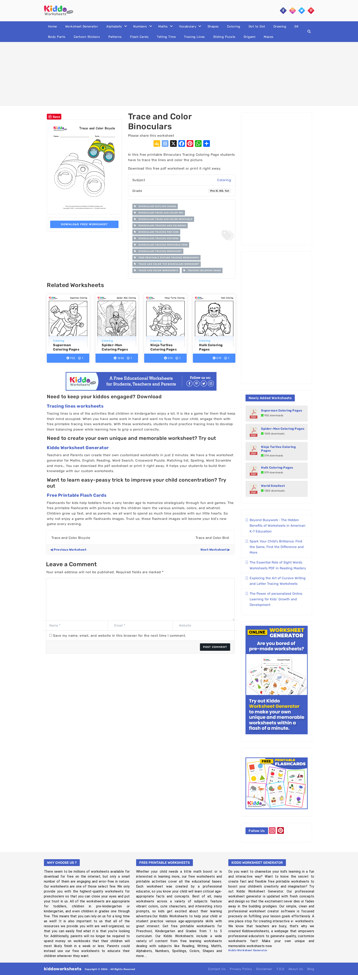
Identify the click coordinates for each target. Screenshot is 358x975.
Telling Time (166, 37)
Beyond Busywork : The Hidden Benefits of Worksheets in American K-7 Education (277, 525)
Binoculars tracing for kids (157, 232)
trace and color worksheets (157, 270)
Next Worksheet (214, 550)
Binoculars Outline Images (156, 206)
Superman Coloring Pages (281, 410)
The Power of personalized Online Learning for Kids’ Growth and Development (276, 599)
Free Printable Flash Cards (76, 495)
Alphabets (114, 26)
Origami (250, 37)
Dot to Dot (257, 26)
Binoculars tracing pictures (157, 238)
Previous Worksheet (70, 550)
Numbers (140, 26)
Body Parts (56, 37)
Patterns (115, 37)
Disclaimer (264, 969)
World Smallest (273, 486)
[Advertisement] (179, 74)
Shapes (213, 26)
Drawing (279, 26)
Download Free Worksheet (84, 224)
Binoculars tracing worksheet (159, 251)
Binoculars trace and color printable (164, 219)
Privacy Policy (241, 969)
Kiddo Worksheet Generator (78, 447)
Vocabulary (187, 26)
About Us (295, 969)
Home (52, 26)
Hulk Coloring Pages (277, 467)
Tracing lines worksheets (75, 406)
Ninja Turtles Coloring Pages (278, 448)
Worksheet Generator (81, 26)
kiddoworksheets (63, 968)
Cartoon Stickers (87, 37)
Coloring (233, 26)
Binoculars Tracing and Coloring (161, 225)
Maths (163, 26)
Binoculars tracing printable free (161, 245)
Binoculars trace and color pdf (159, 213)
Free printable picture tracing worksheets (167, 257)
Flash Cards (139, 37)
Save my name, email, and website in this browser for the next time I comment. (119, 636)
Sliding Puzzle (224, 37)
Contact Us (217, 969)
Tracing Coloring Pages (203, 270)
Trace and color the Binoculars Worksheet (167, 264)
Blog (310, 969)
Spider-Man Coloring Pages (283, 429)
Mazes (268, 37)
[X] (173, 144)
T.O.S (280, 969)
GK (296, 26)
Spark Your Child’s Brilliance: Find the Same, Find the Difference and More (277, 546)
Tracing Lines (194, 37)
